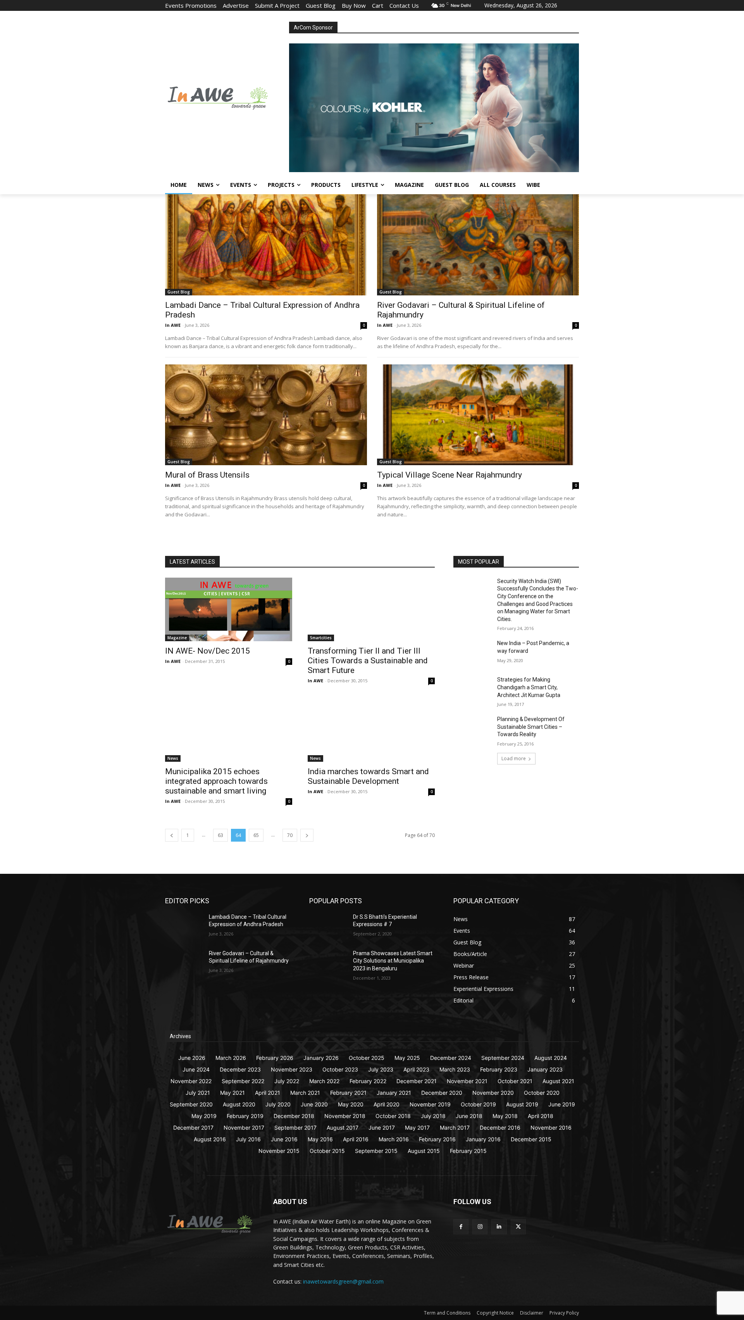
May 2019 (204, 1116)
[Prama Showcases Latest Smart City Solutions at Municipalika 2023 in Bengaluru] (328, 963)
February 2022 (368, 1081)
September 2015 (376, 1150)
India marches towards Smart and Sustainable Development (368, 776)
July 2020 (278, 1104)
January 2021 (394, 1092)
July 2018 (433, 1116)
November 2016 (551, 1127)
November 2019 (430, 1104)
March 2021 (305, 1092)
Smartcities (321, 637)
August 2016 (210, 1139)
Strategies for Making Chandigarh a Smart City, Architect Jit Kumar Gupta (528, 687)
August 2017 (342, 1127)
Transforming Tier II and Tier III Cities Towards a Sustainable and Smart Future (368, 660)
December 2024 (450, 1057)
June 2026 (191, 1057)
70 (290, 835)
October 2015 (327, 1150)
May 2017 (417, 1127)
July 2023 (380, 1069)
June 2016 (284, 1139)
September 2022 (243, 1081)
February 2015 (468, 1150)
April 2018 (540, 1116)
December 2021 (416, 1081)
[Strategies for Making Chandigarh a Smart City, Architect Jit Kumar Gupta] (472, 689)
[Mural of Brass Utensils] (266, 414)
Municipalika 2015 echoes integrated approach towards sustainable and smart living (216, 781)
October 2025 (366, 1057)
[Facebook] (460, 1226)
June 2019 (561, 1104)
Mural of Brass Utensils (207, 475)
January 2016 (483, 1139)
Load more (513, 758)
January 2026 (321, 1057)
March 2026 (230, 1057)
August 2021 (558, 1081)
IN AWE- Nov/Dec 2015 (207, 651)
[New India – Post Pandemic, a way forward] (472, 653)
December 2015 (531, 1139)
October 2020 (542, 1092)
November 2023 (291, 1069)
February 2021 (348, 1092)
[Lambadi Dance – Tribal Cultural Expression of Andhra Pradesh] (266, 244)
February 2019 (245, 1116)
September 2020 (191, 1104)
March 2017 (455, 1127)
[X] (518, 1226)
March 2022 (324, 1081)
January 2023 (545, 1069)
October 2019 (478, 1104)
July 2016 (248, 1139)
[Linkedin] (498, 1226)
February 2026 (274, 1057)
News (172, 758)
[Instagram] (479, 1226)
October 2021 (515, 1081)
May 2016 (320, 1139)
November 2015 (279, 1150)
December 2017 (193, 1127)
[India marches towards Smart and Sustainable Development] (371, 730)
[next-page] (306, 835)
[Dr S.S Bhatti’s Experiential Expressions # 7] (328, 926)
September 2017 (295, 1127)
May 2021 (232, 1092)
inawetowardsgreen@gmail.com (343, 1281)
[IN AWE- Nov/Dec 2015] (228, 609)
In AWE (173, 325)
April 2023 (416, 1069)
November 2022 (191, 1081)
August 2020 (239, 1104)
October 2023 (340, 1069)
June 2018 (469, 1116)
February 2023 (498, 1069)
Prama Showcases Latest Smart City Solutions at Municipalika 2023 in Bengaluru (392, 960)
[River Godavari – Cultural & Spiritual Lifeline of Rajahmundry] (478, 244)
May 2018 (505, 1116)
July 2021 (198, 1092)
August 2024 (550, 1057)
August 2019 (522, 1104)
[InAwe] (227, 96)
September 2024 (502, 1057)
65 (256, 835)
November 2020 (493, 1092)
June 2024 (196, 1069)
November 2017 (244, 1127)
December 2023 (240, 1069)
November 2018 (344, 1116)
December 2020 (441, 1092)
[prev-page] (171, 835)
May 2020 (350, 1104)
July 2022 (286, 1081)
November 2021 (467, 1081)
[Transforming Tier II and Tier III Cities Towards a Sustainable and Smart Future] (371, 609)
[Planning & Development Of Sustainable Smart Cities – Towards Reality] (472, 729)
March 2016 (394, 1139)
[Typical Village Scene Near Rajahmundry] (478, 414)
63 (220, 835)
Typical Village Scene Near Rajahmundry (449, 475)
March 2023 (454, 1069)
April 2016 (356, 1139)
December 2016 (500, 1127)
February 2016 (437, 1139)
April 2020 (387, 1104)
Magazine (177, 637)
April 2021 (267, 1092)
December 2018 (294, 1116)
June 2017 (382, 1127)
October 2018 (393, 1116)
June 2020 (314, 1104)
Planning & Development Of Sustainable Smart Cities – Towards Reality (531, 726)
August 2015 (424, 1150)
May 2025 (407, 1057)
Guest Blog (178, 292)
